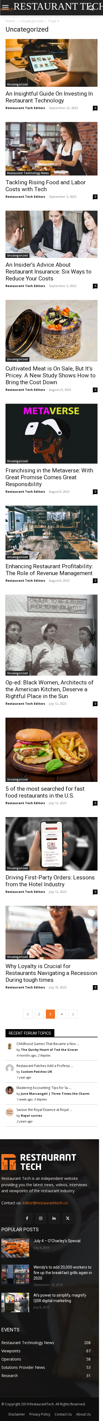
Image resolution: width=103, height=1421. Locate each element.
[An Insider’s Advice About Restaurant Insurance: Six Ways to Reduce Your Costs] (51, 234)
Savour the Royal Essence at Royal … (44, 1109)
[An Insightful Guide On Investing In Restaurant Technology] (51, 63)
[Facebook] (27, 1218)
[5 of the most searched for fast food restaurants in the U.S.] (51, 750)
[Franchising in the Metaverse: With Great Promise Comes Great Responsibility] (51, 434)
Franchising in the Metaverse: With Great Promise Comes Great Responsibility (49, 477)
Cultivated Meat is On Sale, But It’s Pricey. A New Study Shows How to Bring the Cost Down (50, 375)
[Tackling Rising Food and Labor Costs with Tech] (51, 148)
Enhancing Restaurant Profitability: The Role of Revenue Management (49, 569)
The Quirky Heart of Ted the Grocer (49, 1049)
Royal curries (31, 1115)
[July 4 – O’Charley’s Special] (15, 1248)
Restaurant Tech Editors (25, 108)
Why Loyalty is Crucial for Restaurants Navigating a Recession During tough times (51, 973)
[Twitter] (67, 1218)
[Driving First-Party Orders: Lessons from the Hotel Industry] (51, 844)
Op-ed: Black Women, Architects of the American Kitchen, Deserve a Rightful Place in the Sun (49, 689)
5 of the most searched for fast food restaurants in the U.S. (45, 792)
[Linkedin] (54, 1218)
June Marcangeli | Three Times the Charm (55, 1093)
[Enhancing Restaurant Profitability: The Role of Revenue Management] (51, 532)
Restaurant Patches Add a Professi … (44, 1065)
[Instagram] (40, 1218)
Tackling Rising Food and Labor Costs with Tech (45, 186)
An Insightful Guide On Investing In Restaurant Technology (49, 97)
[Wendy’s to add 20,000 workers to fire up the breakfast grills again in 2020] (15, 1274)
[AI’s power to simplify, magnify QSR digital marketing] (15, 1302)
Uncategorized (31, 21)
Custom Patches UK (36, 1071)
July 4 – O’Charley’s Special (57, 1241)
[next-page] (73, 1014)
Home (10, 21)
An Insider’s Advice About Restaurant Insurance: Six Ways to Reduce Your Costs (48, 271)
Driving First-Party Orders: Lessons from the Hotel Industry (50, 881)
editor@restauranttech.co (45, 1202)
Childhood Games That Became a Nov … (47, 1043)
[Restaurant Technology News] (47, 1162)
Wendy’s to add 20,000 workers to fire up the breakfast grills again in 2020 (63, 1272)
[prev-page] (27, 1014)
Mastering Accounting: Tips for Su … (43, 1087)
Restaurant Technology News (28, 173)
